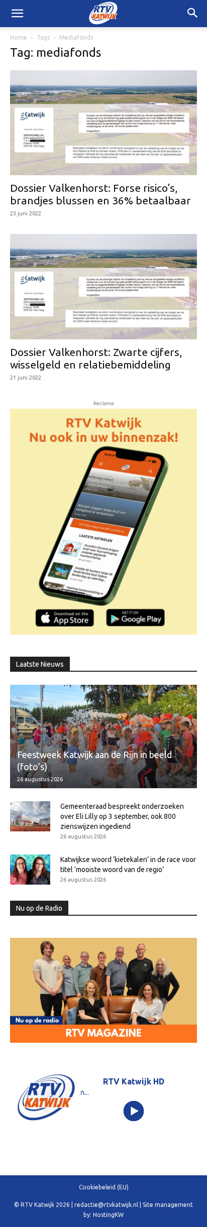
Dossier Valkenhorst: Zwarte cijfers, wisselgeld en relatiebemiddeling (96, 358)
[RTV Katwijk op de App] (103, 522)
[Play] (134, 1111)
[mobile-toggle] (17, 13)
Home (18, 37)
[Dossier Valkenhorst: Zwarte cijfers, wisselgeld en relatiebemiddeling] (103, 286)
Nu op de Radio (39, 908)
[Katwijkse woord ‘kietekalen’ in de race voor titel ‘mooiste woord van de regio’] (30, 869)
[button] (193, 13)
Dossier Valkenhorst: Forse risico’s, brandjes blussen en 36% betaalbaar (100, 194)
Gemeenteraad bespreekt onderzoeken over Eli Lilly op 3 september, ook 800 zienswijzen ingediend (122, 816)
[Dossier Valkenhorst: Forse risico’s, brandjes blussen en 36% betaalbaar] (103, 122)
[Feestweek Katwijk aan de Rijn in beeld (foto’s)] (103, 736)
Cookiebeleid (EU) (104, 1187)
